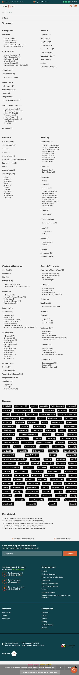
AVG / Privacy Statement (50, 586)
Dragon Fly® (8, 434)
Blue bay (20, 422)
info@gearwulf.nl (13, 582)
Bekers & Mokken (11, 113)
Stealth (18, 492)
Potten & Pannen (11, 117)
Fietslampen (9, 350)
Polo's (44, 181)
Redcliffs (30, 479)
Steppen (46, 319)
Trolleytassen (46, 45)
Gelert (17, 447)
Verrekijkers (8, 363)
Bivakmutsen (47, 242)
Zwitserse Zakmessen (12, 301)
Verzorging (7, 128)
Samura (71, 479)
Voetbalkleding (48, 292)
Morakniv (23, 463)
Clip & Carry (8, 430)
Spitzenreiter (32, 488)
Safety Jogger (57, 479)
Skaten (44, 315)
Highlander (58, 447)
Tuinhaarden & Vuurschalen (52, 354)
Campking (55, 426)
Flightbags (45, 38)
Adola (34, 406)
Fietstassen (46, 59)
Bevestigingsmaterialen (12, 100)
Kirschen (53, 451)
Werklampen (9, 352)
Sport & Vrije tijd (50, 265)
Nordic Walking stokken (51, 306)
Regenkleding (47, 141)
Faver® (7, 439)
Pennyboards (47, 323)
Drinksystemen (8, 370)
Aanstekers (9, 315)
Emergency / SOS (9, 163)
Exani (59, 434)
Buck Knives (9, 426)
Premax (7, 475)
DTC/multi (8, 181)
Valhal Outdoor (36, 500)
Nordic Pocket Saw (11, 467)
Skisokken (47, 214)
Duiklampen (8, 356)
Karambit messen (11, 303)
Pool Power (70, 471)
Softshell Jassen (48, 172)
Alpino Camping (57, 406)
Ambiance (71, 406)
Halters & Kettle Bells (50, 273)
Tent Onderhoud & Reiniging (14, 44)
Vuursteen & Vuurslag (12, 319)
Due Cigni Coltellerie (28, 434)
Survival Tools (9, 145)
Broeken (45, 177)
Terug (6, 18)
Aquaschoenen (48, 199)
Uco (73, 496)
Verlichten (7, 332)
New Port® (48, 463)
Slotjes (44, 63)
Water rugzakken (48, 56)
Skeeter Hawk (33, 483)
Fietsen (44, 312)
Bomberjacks (47, 170)
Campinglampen (10, 340)
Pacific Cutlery (21, 471)
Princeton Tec (21, 475)
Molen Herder (9, 463)
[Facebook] (14, 653)
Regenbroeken (48, 155)
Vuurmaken (7, 312)
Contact (44, 571)
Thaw (18, 496)
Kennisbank (9, 514)
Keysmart (22, 451)
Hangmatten (7, 97)
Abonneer (70, 553)
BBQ (73, 410)
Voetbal (45, 285)
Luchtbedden (8, 74)
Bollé (44, 422)
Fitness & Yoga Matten (51, 275)
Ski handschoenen (49, 223)
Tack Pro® (71, 492)
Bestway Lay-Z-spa (10, 418)
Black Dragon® (54, 418)
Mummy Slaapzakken (12, 57)
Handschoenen (47, 219)
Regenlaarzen (48, 159)
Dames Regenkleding (51, 145)
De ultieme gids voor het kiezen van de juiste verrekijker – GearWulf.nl (29, 523)
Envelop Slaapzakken (12, 55)
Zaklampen (9, 336)
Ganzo (72, 443)
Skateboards (47, 321)
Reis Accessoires (48, 67)
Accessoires (47, 161)
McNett (48, 459)
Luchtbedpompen (11, 77)
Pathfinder (37, 471)
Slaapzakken (8, 51)
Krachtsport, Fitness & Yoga (52, 270)
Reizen (44, 30)
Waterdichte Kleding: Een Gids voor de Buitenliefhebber (24, 526)
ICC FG (7, 189)
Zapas (52, 504)
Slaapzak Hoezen (11, 63)
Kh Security (38, 451)
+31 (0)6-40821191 (14, 589)
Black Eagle (70, 418)
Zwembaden (48, 348)
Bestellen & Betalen (48, 592)
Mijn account (6, 612)
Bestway (32, 414)
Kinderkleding (47, 256)
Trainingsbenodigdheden (52, 294)
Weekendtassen (47, 49)
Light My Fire (32, 455)
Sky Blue (8, 191)
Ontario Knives (57, 467)
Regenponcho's (49, 157)
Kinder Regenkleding (50, 149)
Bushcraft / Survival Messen (14, 159)
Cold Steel (37, 430)
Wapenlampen (10, 354)
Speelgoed (46, 359)
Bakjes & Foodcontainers (13, 111)
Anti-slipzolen (47, 205)
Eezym (46, 434)
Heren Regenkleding (50, 147)
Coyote (8, 179)
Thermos (46, 496)
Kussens (6, 93)
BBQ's (7, 123)
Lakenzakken (9, 61)
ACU (6, 177)
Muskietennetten (9, 89)
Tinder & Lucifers (11, 321)
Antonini (6, 410)
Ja (60, 667)
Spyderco (57, 488)
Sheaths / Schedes (12, 284)
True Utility (61, 496)
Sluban (46, 483)
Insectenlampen (10, 348)
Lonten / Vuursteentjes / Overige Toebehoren (20, 327)
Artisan (37, 410)
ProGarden (49, 475)
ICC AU (7, 187)
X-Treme (31, 504)
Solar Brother (17, 488)
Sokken (45, 211)
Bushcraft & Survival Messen (15, 297)
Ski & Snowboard (49, 335)
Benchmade (18, 414)
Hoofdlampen (9, 338)
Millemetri (61, 459)
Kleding (45, 137)
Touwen (8, 387)
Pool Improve (54, 471)
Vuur (5, 149)
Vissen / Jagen (8, 156)
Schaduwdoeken (49, 352)
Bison (41, 418)
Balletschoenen (48, 203)
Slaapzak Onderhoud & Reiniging (16, 65)
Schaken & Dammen (50, 367)
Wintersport (47, 328)
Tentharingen (9, 38)
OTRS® (6, 471)
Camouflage (8, 174)
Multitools (7, 281)
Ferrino (37, 439)
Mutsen (44, 239)
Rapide (17, 479)
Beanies (45, 244)
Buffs (44, 233)
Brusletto (71, 422)
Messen (7, 291)
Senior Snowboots (49, 197)
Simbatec (20, 483)
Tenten (6, 35)
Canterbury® (70, 426)
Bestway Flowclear (47, 414)
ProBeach (36, 475)
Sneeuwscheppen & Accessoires (54, 337)
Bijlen (5, 277)
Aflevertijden (46, 580)
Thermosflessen (10, 115)
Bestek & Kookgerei (12, 109)
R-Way (73, 475)
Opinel (72, 467)
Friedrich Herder (44, 443)
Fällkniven (22, 439)
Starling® (71, 488)
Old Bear (28, 467)
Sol (5, 488)
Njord (72, 463)
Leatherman (8, 455)
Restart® (42, 479)
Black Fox (7, 422)
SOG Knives (70, 483)
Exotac (72, 434)
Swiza (58, 492)
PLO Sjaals (47, 231)
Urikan (6, 500)
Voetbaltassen (48, 288)
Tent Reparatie (10, 42)
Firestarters (9, 317)
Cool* (62, 430)
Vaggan (20, 500)
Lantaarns (8, 342)
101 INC (7, 406)
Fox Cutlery (27, 443)
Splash (45, 488)
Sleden (46, 333)
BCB (6, 414)
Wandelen (46, 303)
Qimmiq (62, 475)
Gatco (6, 447)
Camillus (24, 426)
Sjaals (44, 228)
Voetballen (47, 290)
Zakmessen (9, 295)
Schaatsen (47, 331)
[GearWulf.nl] (8, 7)
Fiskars (51, 439)
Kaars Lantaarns (10, 344)
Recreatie (46, 345)
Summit (46, 492)
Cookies (44, 589)
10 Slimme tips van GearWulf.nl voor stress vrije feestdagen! (25, 528)
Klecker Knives (70, 451)
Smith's (57, 483)
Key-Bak (7, 451)
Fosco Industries (68, 439)
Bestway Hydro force (67, 414)
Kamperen (7, 30)
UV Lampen (9, 358)
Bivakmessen (9, 299)
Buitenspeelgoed (49, 363)
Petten (44, 249)
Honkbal (45, 299)
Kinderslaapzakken (11, 59)
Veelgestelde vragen (49, 574)
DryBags (6, 367)
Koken (6, 152)
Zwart (7, 197)
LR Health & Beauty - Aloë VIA (14, 459)
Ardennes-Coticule (22, 410)
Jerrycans (8, 385)
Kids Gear (7, 270)
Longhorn (71, 455)
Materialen (7, 381)
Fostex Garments (10, 443)
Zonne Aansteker (10, 323)
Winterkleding (48, 339)
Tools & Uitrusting (12, 265)
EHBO (5, 166)
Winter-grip (70, 500)
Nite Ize (61, 463)
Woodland (8, 195)
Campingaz (39, 426)
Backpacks (7, 308)
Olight (42, 467)
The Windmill (32, 496)
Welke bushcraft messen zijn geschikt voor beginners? (23, 518)
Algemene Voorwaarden (50, 583)
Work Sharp (8, 504)
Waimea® (54, 500)
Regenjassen (48, 153)
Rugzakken (46, 35)
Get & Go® (30, 447)
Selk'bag (7, 483)
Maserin (35, 459)
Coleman (50, 430)
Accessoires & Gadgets (12, 374)
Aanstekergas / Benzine (13, 325)
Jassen (45, 166)
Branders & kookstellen (13, 119)
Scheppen (7, 273)
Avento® (49, 410)
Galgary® (60, 443)
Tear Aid (7, 496)
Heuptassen (46, 42)
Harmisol (44, 447)
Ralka (6, 479)
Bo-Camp (33, 422)
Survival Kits (8, 141)
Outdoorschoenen (49, 191)
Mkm (73, 459)
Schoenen (46, 188)
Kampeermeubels (10, 378)
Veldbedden (7, 82)
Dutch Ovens (9, 121)
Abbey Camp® (21, 406)
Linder (53, 455)
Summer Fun (32, 492)
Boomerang (57, 422)
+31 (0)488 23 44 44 (15, 575)
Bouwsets (47, 365)
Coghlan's (22, 430)
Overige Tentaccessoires (13, 46)
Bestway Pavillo (27, 418)
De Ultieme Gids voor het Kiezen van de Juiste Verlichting (24, 521)
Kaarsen (8, 346)
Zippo (73, 504)
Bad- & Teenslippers (50, 201)
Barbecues (47, 350)
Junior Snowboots (49, 195)
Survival (7, 137)
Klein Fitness (48, 277)
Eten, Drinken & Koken (12, 105)
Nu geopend (19, 569)
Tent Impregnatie (10, 40)
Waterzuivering (8, 170)
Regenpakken (48, 151)
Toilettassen (46, 52)
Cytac (72, 430)
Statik (6, 492)
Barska (62, 410)
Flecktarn (8, 183)
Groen (7, 185)
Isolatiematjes (8, 86)
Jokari (72, 447)
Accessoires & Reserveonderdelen (17, 286)
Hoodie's (45, 184)
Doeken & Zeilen (11, 389)
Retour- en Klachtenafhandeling (52, 577)
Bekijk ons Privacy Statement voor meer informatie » (40, 672)
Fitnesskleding (48, 280)
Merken (6, 401)
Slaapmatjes (7, 70)
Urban (7, 193)
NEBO (35, 463)
